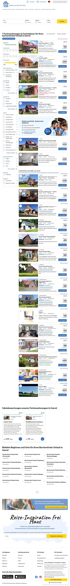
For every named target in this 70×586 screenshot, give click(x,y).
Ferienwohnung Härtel (45, 297)
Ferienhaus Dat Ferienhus (45, 73)
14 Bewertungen (48, 239)
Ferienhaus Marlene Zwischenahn (48, 356)
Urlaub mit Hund (11, 114)
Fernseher (11, 87)
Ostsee (4, 558)
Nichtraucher (11, 103)
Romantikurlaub (11, 129)
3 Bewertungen (48, 60)
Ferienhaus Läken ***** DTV (46, 43)
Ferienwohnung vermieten (60, 1)
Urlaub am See (11, 122)
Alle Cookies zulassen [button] (55, 579)
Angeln (11, 158)
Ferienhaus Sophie (44, 155)
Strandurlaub (11, 117)
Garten (11, 85)
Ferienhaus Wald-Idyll (45, 221)
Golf (11, 166)
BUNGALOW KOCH (44, 342)
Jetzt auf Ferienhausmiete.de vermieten (56, 507)
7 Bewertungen (48, 75)
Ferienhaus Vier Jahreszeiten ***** (48, 177)
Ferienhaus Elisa (43, 58)
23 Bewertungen (48, 46)
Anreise (27, 20)
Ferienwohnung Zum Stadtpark (47, 236)
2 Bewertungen (48, 107)
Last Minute (11, 180)
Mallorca (4, 560)
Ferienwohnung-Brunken (45, 266)
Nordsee (4, 555)
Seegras (41, 312)
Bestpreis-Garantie (11, 183)
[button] (55, 582)
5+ (16, 50)
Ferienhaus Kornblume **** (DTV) (48, 88)
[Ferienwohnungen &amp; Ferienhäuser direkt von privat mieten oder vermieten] (14, 5)
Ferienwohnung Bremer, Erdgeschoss (45, 282)
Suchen (62, 21)
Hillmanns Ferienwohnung (46, 327)
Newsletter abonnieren (56, 536)
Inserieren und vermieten (61, 555)
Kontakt (39, 566)
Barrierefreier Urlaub (11, 131)
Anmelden (32, 1)
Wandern (11, 161)
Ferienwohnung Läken (45, 251)
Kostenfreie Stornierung (11, 75)
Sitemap (4, 566)
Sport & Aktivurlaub (11, 134)
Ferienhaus (11, 174)
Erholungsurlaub (11, 124)
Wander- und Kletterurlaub (11, 137)
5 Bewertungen (48, 389)
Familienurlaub (11, 119)
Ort (4, 20)
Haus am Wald (42, 386)
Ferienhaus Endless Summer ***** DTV (47, 207)
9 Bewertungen (48, 329)
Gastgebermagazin (59, 558)
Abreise (37, 20)
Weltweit (4, 563)
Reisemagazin (41, 560)
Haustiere (11, 98)
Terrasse (11, 90)
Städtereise (11, 145)
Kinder (11, 101)
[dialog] (56, 572)
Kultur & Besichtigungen (11, 141)
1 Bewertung (47, 90)
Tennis (11, 163)
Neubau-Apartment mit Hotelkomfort (45, 372)
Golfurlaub (11, 147)
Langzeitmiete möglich (11, 106)
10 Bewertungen (48, 179)
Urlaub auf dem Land (11, 150)
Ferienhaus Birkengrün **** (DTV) (47, 191)
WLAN (11, 82)
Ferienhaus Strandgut (44, 104)
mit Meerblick (11, 127)
